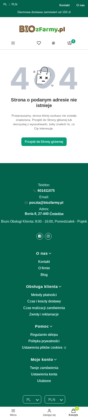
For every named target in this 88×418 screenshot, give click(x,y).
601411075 (46, 190)
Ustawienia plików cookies (42, 347)
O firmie (44, 268)
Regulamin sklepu (44, 334)
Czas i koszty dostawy (44, 301)
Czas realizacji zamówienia (44, 308)
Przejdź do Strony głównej (44, 141)
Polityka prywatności (44, 341)
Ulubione (44, 381)
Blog (44, 275)
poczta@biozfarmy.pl (46, 202)
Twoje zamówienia (44, 368)
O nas (80, 5)
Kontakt (64, 5)
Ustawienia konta (44, 374)
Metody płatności (44, 295)
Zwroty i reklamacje (44, 314)
